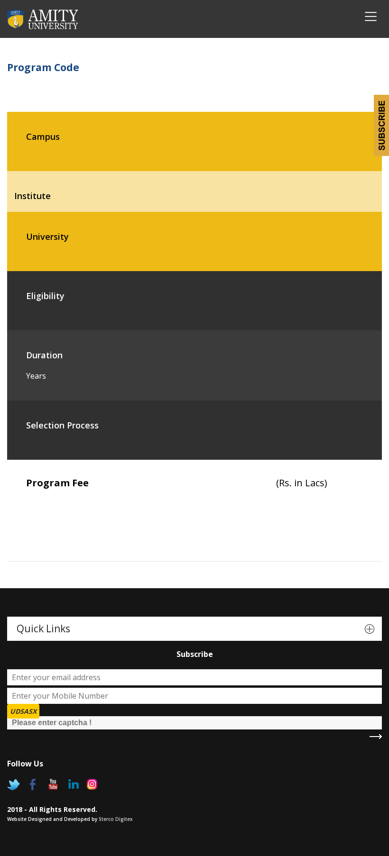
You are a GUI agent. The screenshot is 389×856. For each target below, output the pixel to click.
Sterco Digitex (116, 819)
